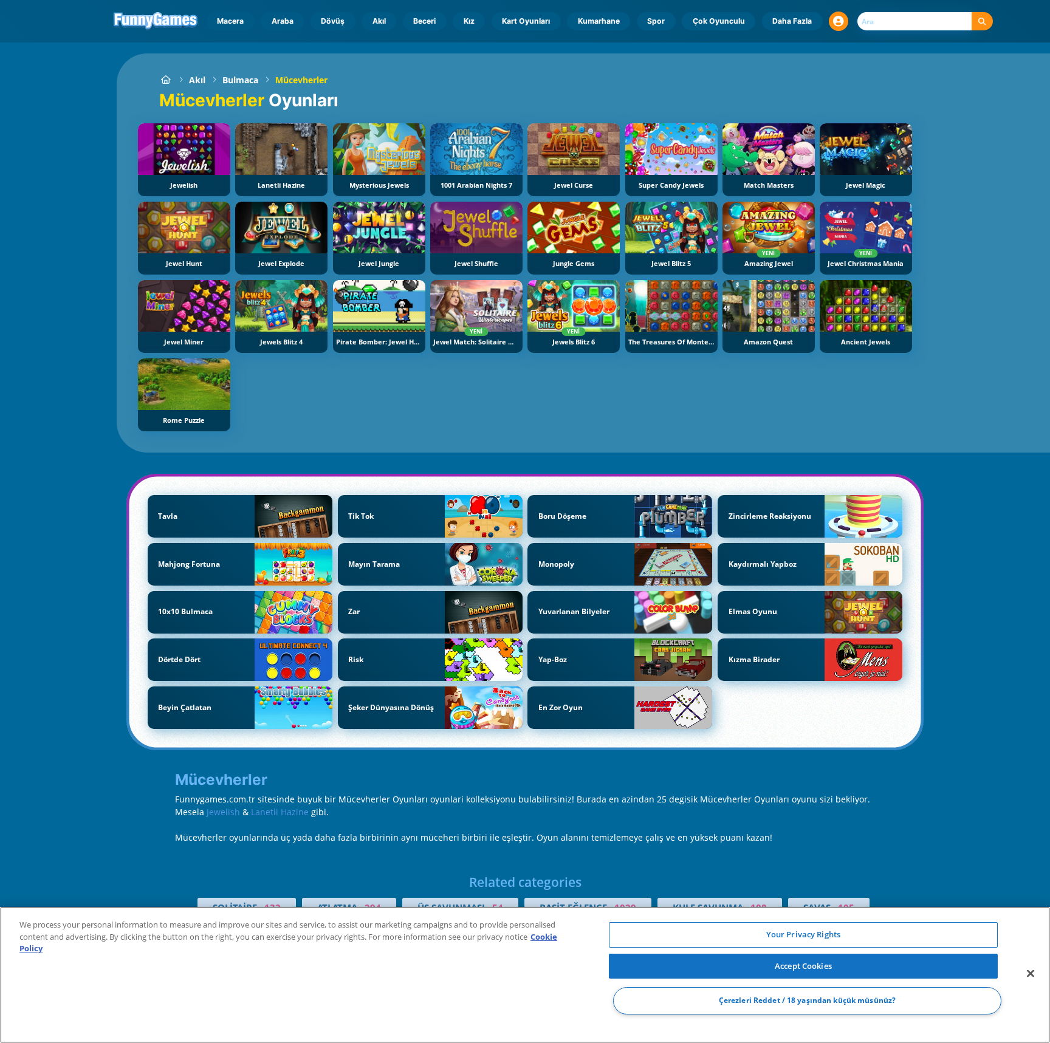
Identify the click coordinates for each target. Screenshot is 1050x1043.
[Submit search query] (982, 21)
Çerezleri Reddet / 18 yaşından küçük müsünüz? (807, 1001)
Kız (469, 21)
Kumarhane (599, 21)
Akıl (379, 21)
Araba (282, 21)
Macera (230, 21)
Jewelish (223, 812)
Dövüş (333, 21)
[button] (838, 21)
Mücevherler (301, 80)
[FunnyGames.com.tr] (165, 80)
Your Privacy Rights (803, 934)
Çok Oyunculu (719, 21)
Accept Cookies (803, 965)
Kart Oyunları (526, 21)
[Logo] (156, 21)
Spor (656, 21)
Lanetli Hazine (280, 812)
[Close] (1030, 973)
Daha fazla (792, 21)
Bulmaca (240, 80)
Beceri (424, 21)
